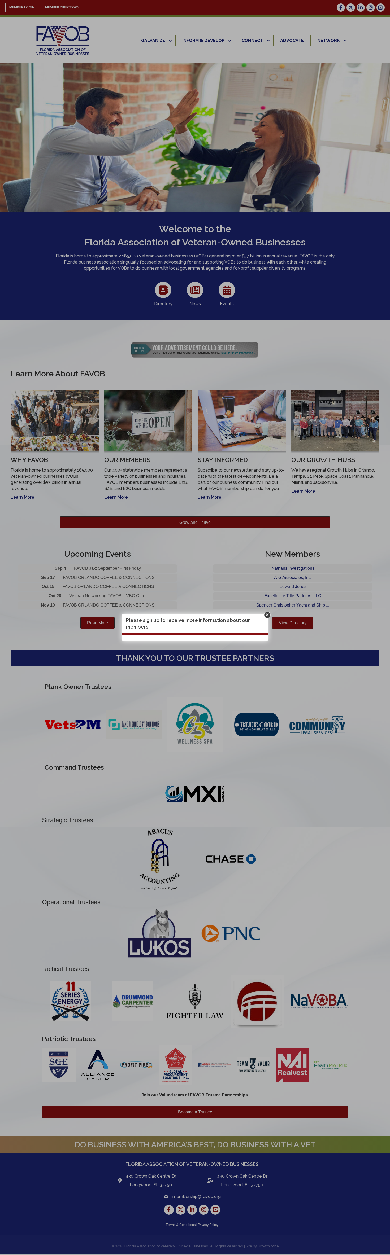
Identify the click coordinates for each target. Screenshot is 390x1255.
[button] (267, 615)
